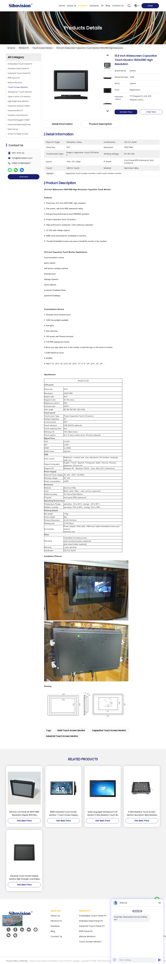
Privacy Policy (12, 961)
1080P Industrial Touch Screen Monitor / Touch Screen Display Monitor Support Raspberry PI (63, 814)
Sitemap (24, 961)
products (83, 5)
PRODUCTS (24, 48)
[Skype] (21, 170)
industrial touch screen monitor (62, 736)
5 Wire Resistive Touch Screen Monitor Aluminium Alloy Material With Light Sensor (142, 814)
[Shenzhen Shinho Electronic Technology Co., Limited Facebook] (15, 929)
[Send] (159, 960)
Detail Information (62, 124)
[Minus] (159, 902)
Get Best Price (126, 112)
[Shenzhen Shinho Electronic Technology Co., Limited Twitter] (8, 929)
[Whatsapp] (10, 170)
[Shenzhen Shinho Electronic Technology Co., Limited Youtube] (28, 929)
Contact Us (56, 936)
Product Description (100, 124)
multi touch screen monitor (71, 730)
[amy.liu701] (15, 935)
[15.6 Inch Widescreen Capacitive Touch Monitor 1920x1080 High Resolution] (72, 84)
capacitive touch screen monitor (109, 730)
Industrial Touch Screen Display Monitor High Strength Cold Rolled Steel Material (24, 878)
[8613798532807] (35, 929)
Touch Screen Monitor (43, 48)
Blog (53, 931)
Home (62, 5)
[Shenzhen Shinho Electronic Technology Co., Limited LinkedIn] (22, 929)
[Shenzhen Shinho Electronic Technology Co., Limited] (20, 6)
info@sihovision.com (22, 158)
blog (108, 5)
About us (55, 915)
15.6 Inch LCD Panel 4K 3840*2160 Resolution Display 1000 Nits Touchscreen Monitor (24, 814)
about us (71, 5)
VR (102, 5)
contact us (118, 5)
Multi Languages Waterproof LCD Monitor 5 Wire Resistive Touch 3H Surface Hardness (102, 814)
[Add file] (114, 960)
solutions (94, 5)
